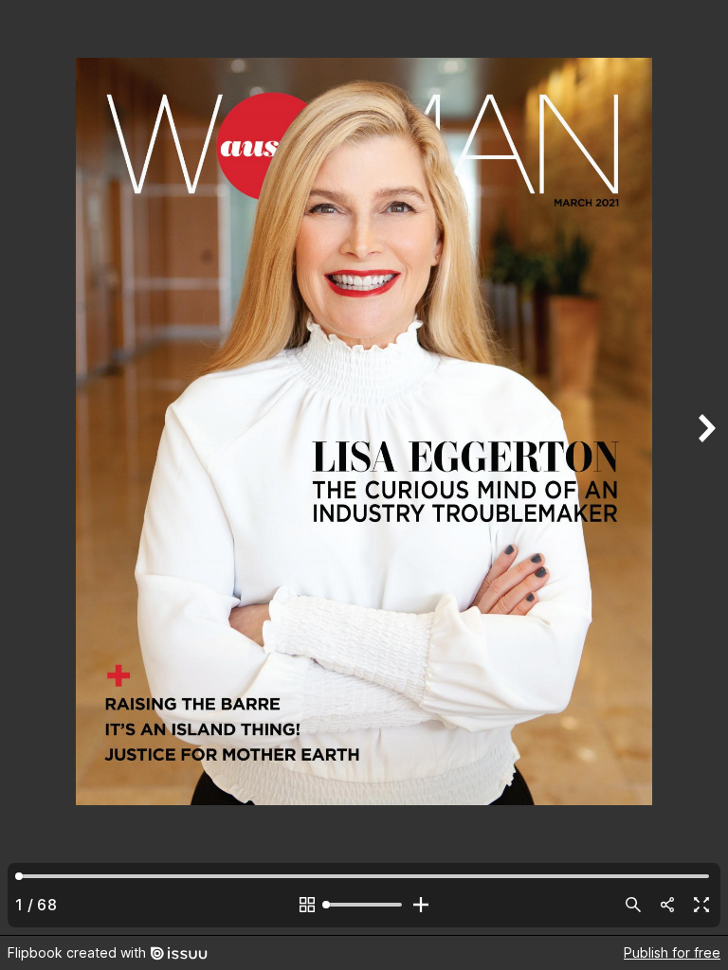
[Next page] (705, 467)
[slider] (364, 904)
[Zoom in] (421, 905)
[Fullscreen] (701, 905)
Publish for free (672, 952)
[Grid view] (307, 905)
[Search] (633, 905)
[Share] (667, 905)
